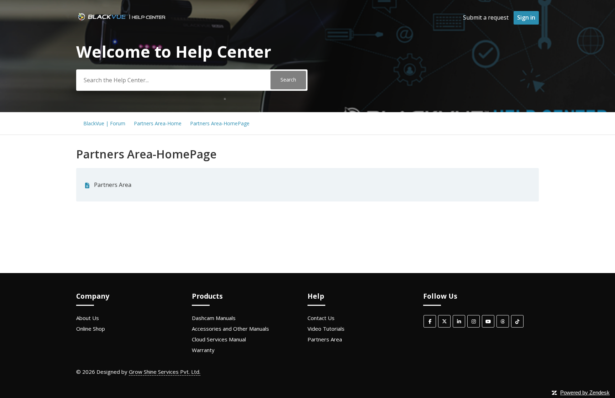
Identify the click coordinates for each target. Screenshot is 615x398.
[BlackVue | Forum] (121, 21)
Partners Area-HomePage (219, 123)
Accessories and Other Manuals (230, 328)
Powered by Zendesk (585, 392)
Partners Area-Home (158, 123)
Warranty (203, 350)
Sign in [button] (526, 17)
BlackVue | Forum (104, 123)
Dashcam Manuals (214, 317)
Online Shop (90, 328)
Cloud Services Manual (219, 339)
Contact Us (321, 317)
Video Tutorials (326, 328)
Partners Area (112, 185)
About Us (87, 317)
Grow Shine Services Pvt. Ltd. (164, 371)
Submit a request (486, 17)
